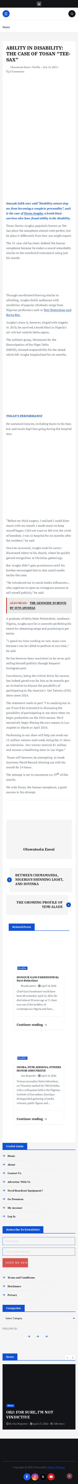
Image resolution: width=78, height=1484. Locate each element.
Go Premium (15, 1199)
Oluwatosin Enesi (20, 67)
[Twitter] (39, 1337)
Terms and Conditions (21, 1277)
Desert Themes (56, 1467)
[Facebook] (30, 1337)
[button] (67, 1357)
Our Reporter (28, 1075)
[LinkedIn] (48, 1337)
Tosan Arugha (33, 213)
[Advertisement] (39, 160)
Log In (11, 1216)
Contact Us (14, 1173)
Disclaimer (14, 1286)
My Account (15, 1207)
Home (6, 27)
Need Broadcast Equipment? (25, 1190)
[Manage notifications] (69, 1476)
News (10, 1405)
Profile (36, 67)
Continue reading (30, 1024)
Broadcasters (28, 985)
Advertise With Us (19, 1182)
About (11, 1164)
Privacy (12, 1295)
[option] (39, 1397)
